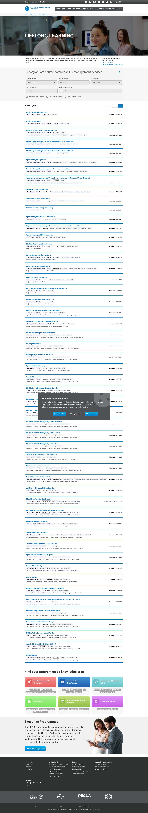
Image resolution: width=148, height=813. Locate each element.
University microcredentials (57, 767)
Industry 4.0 (109, 689)
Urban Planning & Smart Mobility (47, 692)
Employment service (78, 774)
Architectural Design (34, 689)
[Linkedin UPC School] (106, 2)
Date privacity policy (95, 809)
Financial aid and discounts (80, 771)
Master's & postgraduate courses (58, 764)
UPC (36, 806)
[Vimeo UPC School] (98, 2)
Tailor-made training (101, 764)
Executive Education (55, 771)
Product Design (117, 689)
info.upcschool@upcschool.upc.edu (112, 64)
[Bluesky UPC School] (86, 2)
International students (78, 767)
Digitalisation (48, 689)
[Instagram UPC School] (94, 2)
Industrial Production (99, 689)
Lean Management (43, 709)
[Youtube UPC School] (102, 2)
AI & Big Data (66, 689)
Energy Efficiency (73, 709)
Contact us (29, 769)
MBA (35, 711)
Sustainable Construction (32, 692)
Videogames (78, 692)
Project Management (42, 711)
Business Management (32, 709)
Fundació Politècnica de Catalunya (58, 809)
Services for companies (102, 767)
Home (58, 9)
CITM (60, 806)
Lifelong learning (34, 14)
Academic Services (77, 764)
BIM (42, 689)
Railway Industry (104, 692)
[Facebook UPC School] (90, 2)
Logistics (52, 709)
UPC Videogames (84, 806)
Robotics (112, 692)
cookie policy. (82, 407)
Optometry (114, 709)
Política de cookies (83, 809)
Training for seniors (54, 776)
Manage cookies (75, 414)
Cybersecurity (78, 689)
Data (84, 689)
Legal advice (73, 809)
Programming (70, 692)
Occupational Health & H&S (104, 709)
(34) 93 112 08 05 (107, 62)
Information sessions (55, 769)
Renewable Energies (83, 709)
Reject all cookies (59, 414)
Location (28, 767)
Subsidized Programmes (56, 774)
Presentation (29, 764)
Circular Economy (64, 709)
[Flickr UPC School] (111, 2)
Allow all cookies (91, 414)
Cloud (71, 689)
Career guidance (77, 769)
